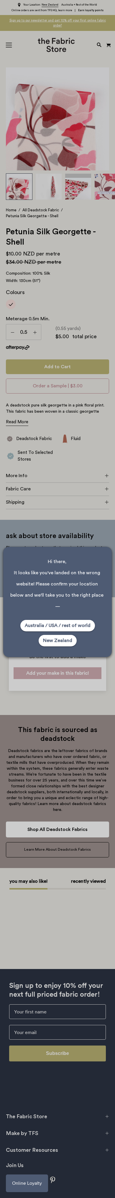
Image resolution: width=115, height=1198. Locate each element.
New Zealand (57, 640)
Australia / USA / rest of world (58, 625)
